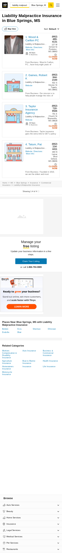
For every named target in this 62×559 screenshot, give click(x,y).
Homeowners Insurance (8, 367)
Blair (19, 332)
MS (12, 183)
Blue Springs (21, 183)
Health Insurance (50, 361)
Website (28, 47)
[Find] (51, 5)
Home (4, 183)
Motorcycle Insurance (7, 373)
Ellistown (52, 329)
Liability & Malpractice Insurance (39, 44)
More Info (30, 50)
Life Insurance (49, 366)
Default (52, 29)
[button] (58, 5)
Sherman (37, 329)
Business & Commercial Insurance (48, 353)
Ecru (19, 329)
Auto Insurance (29, 351)
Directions (38, 47)
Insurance (34, 183)
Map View (12, 29)
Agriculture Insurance (7, 362)
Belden (5, 329)
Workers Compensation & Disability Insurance (9, 354)
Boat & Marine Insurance (28, 362)
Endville (5, 332)
